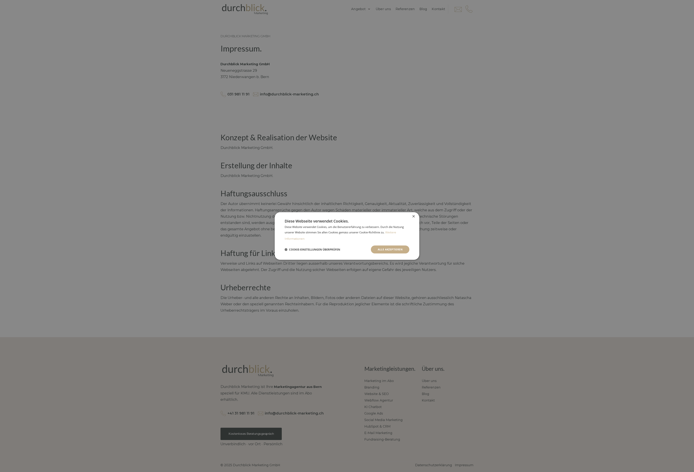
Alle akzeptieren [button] (390, 249)
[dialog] (347, 236)
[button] (312, 249)
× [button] (413, 216)
